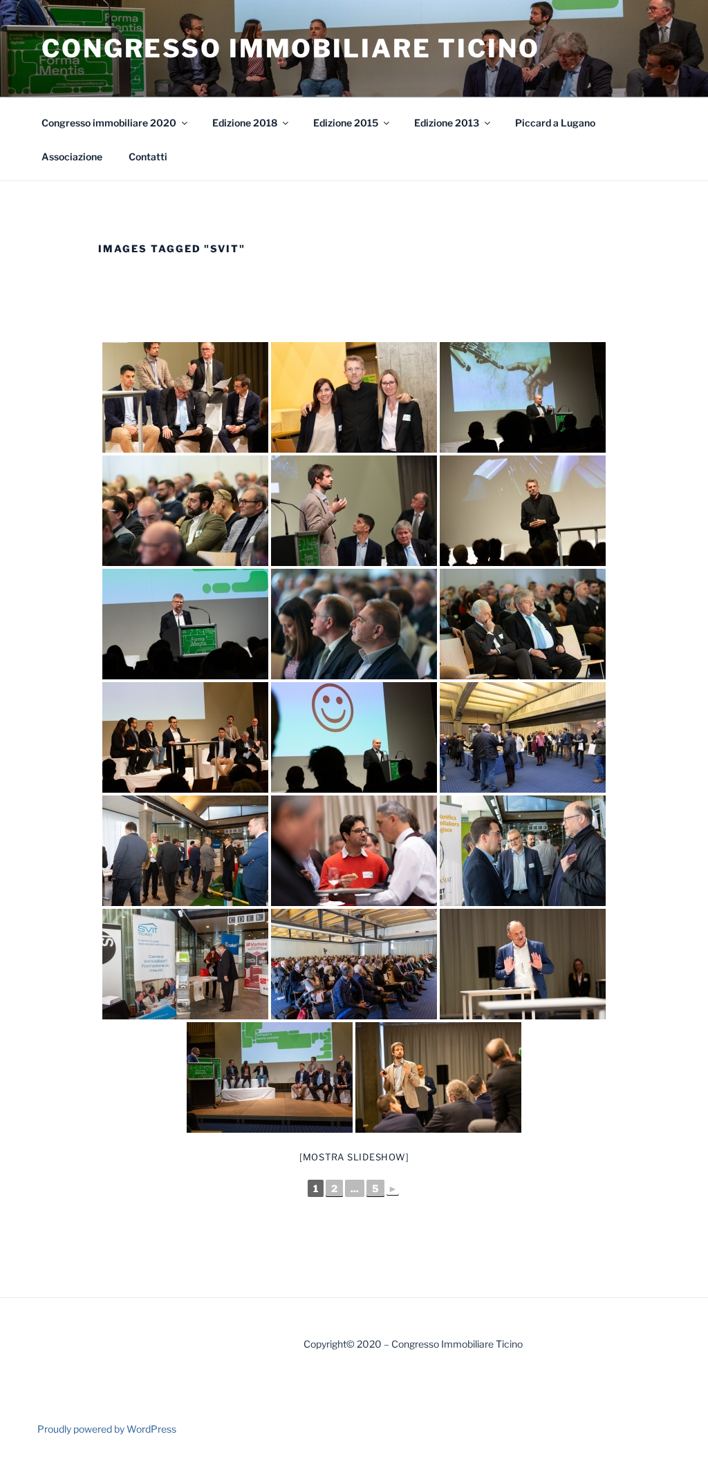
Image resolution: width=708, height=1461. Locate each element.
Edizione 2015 (345, 123)
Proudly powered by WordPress (106, 1429)
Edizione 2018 (244, 123)
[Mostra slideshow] (354, 1156)
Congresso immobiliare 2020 (108, 123)
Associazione (71, 156)
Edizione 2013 (446, 123)
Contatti (148, 156)
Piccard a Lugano (555, 123)
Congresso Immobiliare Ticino (290, 48)
